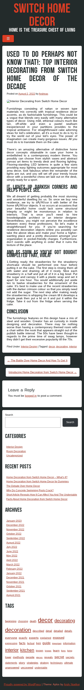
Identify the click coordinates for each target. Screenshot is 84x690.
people (30, 657)
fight (38, 643)
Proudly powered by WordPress (22, 684)
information (69, 643)
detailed (58, 630)
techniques (56, 662)
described (38, 630)
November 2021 (15, 582)
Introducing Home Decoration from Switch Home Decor (43, 372)
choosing (23, 621)
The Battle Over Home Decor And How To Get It (37, 360)
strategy (44, 662)
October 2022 (13, 533)
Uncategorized (14, 455)
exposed (58, 637)
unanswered (12, 667)
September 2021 (15, 590)
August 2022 (13, 542)
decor (52, 346)
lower (8, 657)
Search (9, 414)
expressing (11, 643)
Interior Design (29, 346)
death (33, 621)
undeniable (41, 667)
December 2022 (15, 525)
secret (59, 657)
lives (63, 650)
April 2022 (12, 560)
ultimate (68, 662)
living (69, 650)
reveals (48, 657)
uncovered (27, 667)
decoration (18, 630)
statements (11, 662)
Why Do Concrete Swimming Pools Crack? (30, 490)
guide (46, 643)
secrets (70, 657)
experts (34, 637)
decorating (62, 346)
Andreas (43, 93)
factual (30, 643)
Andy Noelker (72, 684)
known (39, 650)
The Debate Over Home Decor (23, 486)
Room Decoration (16, 451)
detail (49, 630)
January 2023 (14, 520)
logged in (31, 395)
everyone (11, 637)
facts (22, 643)
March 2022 (13, 564)
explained (45, 638)
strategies (32, 662)
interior (73, 346)
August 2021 (13, 595)
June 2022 (12, 551)
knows (48, 650)
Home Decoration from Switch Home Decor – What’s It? (36, 477)
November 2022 (15, 529)
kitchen (27, 650)
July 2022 (11, 547)
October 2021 (13, 586)
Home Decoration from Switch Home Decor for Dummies (37, 481)
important (56, 643)
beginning (10, 621)
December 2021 (15, 577)
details (68, 630)
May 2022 (11, 555)
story (22, 662)
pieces (39, 657)
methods (18, 657)
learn (56, 650)
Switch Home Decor (42, 15)
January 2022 (14, 573)
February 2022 (14, 568)
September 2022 (15, 538)
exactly (23, 637)
